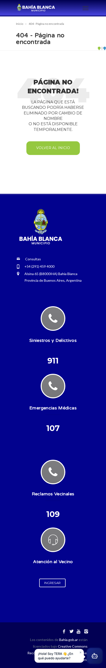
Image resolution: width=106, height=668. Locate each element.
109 (53, 514)
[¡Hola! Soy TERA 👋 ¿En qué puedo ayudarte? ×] (94, 656)
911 (53, 360)
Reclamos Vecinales (53, 494)
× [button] (80, 652)
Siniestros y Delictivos (53, 340)
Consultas (30, 259)
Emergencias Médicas (53, 408)
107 (53, 428)
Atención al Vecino (53, 561)
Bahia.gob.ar (69, 640)
